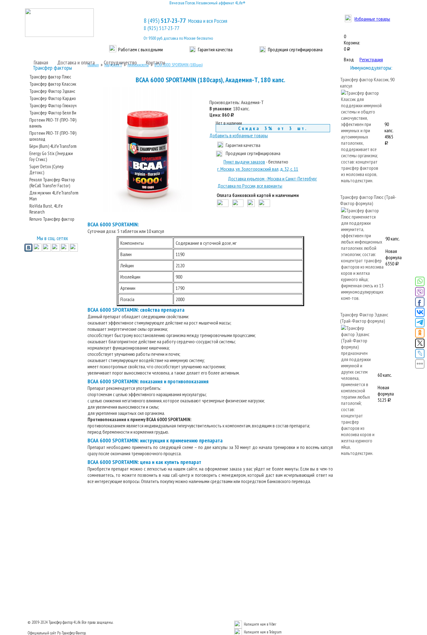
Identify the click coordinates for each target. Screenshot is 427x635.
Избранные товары (372, 19)
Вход (349, 59)
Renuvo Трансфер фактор (51, 219)
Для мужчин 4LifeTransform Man (53, 196)
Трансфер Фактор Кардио (52, 98)
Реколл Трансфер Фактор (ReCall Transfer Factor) (52, 183)
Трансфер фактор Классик (52, 84)
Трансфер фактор (61, 622)
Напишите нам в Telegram (263, 632)
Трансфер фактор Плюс (50, 77)
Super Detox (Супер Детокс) (46, 169)
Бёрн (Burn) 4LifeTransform (53, 146)
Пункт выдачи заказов (244, 162)
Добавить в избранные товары (238, 135)
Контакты (155, 62)
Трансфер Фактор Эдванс (52, 91)
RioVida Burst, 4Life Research (46, 209)
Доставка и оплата (76, 62)
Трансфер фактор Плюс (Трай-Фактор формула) (368, 200)
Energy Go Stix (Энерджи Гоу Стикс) (51, 156)
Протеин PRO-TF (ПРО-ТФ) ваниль (52, 123)
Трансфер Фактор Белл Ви (52, 113)
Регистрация (371, 59)
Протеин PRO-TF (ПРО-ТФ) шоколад (52, 136)
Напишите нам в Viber (260, 624)
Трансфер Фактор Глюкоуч (53, 105)
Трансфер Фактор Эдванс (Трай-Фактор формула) (364, 317)
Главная (41, 62)
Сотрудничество (120, 62)
